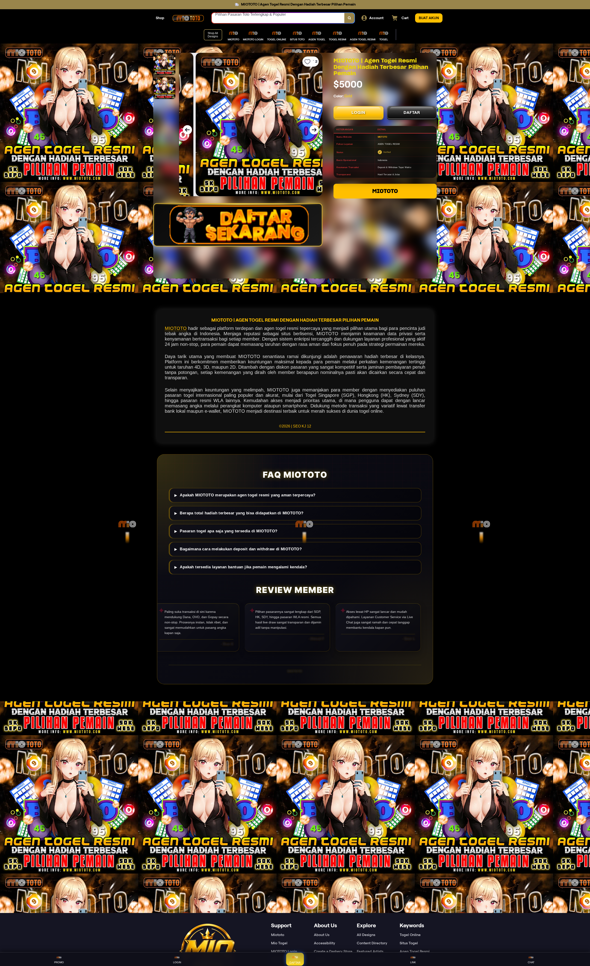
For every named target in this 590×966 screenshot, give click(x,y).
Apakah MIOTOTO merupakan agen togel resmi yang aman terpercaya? (247, 495)
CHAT (531, 962)
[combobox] (278, 18)
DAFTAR (412, 112)
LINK (413, 962)
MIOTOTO (385, 191)
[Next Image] (314, 129)
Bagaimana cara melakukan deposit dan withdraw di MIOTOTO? (241, 549)
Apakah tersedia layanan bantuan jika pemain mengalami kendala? (243, 567)
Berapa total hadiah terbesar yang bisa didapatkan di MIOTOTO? (241, 513)
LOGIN (358, 112)
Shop (160, 18)
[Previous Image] (187, 129)
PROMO (59, 962)
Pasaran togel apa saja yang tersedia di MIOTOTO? (228, 531)
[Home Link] (188, 18)
